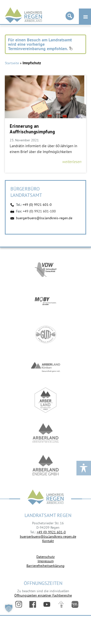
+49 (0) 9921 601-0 (37, 204)
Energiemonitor (75, 604)
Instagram (18, 604)
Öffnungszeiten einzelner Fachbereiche (43, 595)
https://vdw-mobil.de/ (45, 268)
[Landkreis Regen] (45, 498)
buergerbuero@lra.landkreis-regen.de (44, 218)
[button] (8, 608)
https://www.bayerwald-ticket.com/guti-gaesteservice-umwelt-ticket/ (45, 334)
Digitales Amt (61, 604)
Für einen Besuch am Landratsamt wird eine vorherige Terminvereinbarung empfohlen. (40, 44)
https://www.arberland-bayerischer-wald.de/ (45, 400)
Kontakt (48, 541)
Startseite (12, 63)
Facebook (32, 604)
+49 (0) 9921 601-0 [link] (51, 532)
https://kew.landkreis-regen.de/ (45, 433)
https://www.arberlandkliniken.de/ (45, 367)
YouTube (46, 604)
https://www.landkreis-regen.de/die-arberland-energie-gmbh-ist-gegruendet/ (45, 466)
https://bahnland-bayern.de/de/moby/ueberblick (45, 301)
